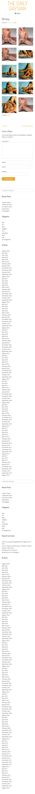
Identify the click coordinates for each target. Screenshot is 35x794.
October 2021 (6, 375)
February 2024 (6, 315)
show (3, 235)
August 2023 (5, 328)
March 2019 (5, 437)
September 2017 (7, 452)
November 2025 (7, 270)
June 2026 (5, 255)
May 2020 (5, 409)
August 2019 (5, 426)
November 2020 (7, 396)
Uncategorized (6, 239)
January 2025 (6, 291)
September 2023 (7, 326)
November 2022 (7, 347)
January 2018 (6, 445)
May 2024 (5, 308)
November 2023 (7, 321)
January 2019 (6, 441)
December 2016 (7, 466)
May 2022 (5, 360)
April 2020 (5, 411)
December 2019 (7, 417)
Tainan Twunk (6, 202)
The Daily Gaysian (17, 6)
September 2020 (7, 400)
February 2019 (6, 439)
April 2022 (5, 362)
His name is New (7, 207)
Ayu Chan (11, 548)
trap (3, 237)
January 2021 (6, 392)
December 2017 (7, 447)
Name (4, 162)
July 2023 (4, 330)
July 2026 (4, 253)
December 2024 (7, 294)
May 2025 (5, 283)
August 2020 (5, 402)
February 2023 (6, 340)
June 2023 (5, 332)
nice (3, 231)
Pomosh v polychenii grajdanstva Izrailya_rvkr (15, 542)
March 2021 (5, 387)
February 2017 (6, 462)
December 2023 (7, 319)
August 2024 (5, 302)
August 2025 (5, 276)
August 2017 (5, 454)
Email (3, 167)
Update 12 (5, 126)
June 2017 (5, 458)
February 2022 (6, 366)
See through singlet (27, 126)
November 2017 (7, 449)
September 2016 (7, 473)
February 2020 (6, 415)
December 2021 (7, 370)
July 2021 (4, 381)
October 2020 (6, 398)
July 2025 (4, 279)
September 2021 (7, 377)
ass (3, 224)
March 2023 (5, 338)
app (3, 222)
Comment (5, 141)
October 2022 (6, 349)
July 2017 (4, 456)
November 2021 (7, 373)
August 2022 (5, 353)
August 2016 (5, 475)
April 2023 (5, 336)
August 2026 (5, 251)
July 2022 (4, 355)
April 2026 (5, 259)
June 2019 (5, 430)
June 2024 (5, 306)
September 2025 (7, 274)
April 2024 (5, 311)
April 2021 (5, 385)
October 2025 (6, 272)
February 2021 (6, 390)
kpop (3, 227)
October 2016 (6, 471)
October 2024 (6, 298)
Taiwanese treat (7, 204)
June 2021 (5, 383)
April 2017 (5, 460)
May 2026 (5, 257)
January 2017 (6, 464)
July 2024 (4, 304)
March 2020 (5, 413)
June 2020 (5, 407)
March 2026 (5, 261)
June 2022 (5, 358)
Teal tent (14, 550)
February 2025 (6, 289)
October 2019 (6, 422)
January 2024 (6, 317)
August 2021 (5, 379)
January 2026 (6, 266)
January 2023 (6, 343)
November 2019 (7, 419)
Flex (3, 544)
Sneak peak (5, 209)
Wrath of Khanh (26, 546)
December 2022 (7, 345)
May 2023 (5, 334)
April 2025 (5, 285)
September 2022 (7, 351)
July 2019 (4, 428)
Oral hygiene (5, 211)
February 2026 (6, 264)
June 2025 (5, 281)
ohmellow (5, 233)
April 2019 (5, 434)
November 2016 (7, 469)
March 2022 (5, 364)
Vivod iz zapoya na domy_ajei (11, 546)
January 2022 (6, 368)
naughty (9, 115)
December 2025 (7, 268)
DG (16, 22)
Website (4, 171)
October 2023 (6, 323)
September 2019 (7, 424)
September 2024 (7, 300)
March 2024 (5, 313)
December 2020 (7, 394)
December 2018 (7, 443)
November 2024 (7, 296)
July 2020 (4, 405)
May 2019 (5, 432)
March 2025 (5, 287)
